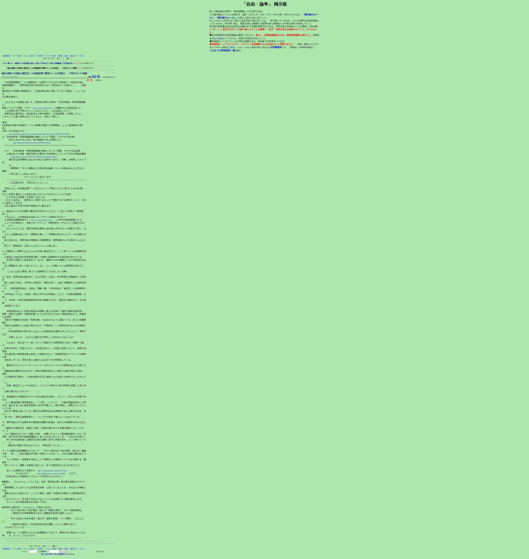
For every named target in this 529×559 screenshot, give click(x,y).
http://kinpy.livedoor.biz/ (42, 108)
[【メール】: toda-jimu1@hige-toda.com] (94, 77)
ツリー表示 (16, 56)
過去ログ (73, 56)
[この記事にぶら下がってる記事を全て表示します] (5, 68)
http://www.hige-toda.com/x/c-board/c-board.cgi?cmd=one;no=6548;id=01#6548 (39, 134)
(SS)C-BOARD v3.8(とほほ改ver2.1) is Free (58, 554)
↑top (11, 76)
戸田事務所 (276, 47)
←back (3, 76)
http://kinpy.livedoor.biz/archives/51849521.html (31, 143)
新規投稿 (6, 56)
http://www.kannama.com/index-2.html (52, 471)
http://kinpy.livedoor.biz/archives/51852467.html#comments (34, 157)
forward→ (15, 76)
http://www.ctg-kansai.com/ (41, 220)
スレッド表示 (28, 56)
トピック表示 (51, 56)
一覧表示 (39, 56)
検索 (60, 56)
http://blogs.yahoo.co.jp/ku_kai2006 (51, 474)
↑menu (7, 76)
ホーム (82, 56)
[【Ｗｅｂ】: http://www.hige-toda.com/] (98, 77)
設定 (66, 56)
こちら (219, 38)
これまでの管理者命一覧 (222, 50)
